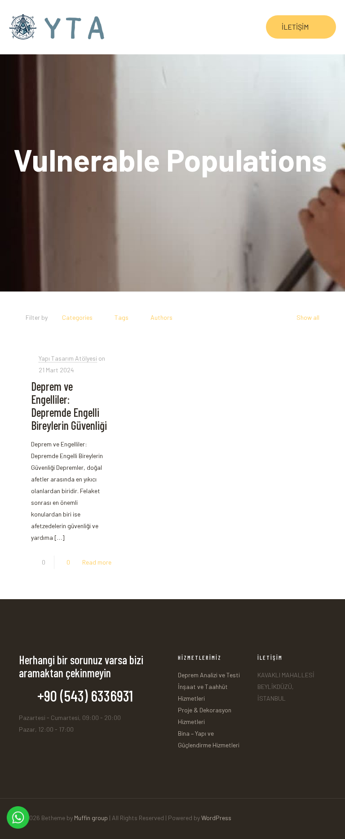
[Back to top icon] (323, 814)
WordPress (216, 817)
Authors (161, 317)
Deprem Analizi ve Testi (209, 675)
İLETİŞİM (295, 26)
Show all (307, 317)
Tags (121, 317)
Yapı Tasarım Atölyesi (68, 358)
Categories (77, 317)
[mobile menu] (240, 27)
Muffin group (91, 817)
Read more (96, 562)
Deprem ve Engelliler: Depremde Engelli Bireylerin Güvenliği (69, 405)
